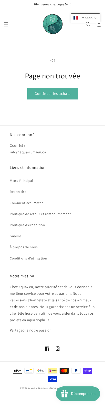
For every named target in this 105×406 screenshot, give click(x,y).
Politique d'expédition (27, 225)
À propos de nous (24, 247)
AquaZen (32, 387)
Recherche (18, 191)
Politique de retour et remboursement (40, 214)
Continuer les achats (53, 93)
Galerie (15, 236)
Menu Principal (21, 180)
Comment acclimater (26, 203)
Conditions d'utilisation (28, 258)
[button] (6, 24)
